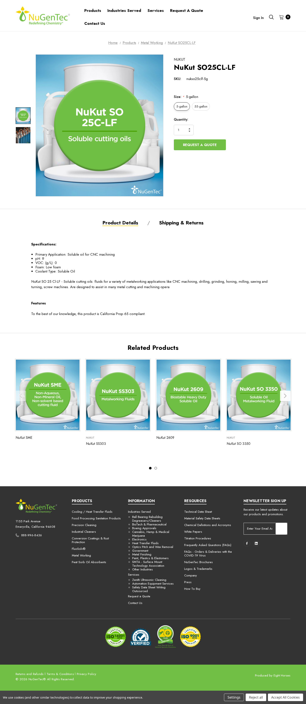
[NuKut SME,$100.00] (48, 395)
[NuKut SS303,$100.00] (118, 395)
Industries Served (139, 511)
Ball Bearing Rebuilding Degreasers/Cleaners (147, 519)
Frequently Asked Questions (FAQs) (207, 545)
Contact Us (135, 603)
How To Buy (192, 588)
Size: (186, 96)
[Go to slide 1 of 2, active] (150, 468)
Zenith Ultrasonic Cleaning (149, 580)
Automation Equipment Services (153, 583)
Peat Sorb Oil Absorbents (89, 562)
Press (188, 582)
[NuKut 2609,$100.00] (188, 395)
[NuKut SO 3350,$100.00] (259, 395)
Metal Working (81, 555)
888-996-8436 (31, 535)
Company (190, 575)
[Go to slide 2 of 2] (155, 468)
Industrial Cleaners (84, 531)
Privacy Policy (86, 674)
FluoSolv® (79, 548)
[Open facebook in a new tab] (247, 543)
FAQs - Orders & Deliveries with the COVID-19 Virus (208, 553)
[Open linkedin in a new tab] (256, 543)
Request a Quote (200, 144)
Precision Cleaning (84, 525)
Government (140, 550)
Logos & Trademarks (198, 568)
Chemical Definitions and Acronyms (207, 525)
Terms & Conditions (60, 674)
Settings (234, 697)
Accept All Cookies (285, 697)
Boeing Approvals (144, 528)
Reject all (256, 697)
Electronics (139, 539)
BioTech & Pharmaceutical (149, 524)
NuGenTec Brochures (198, 562)
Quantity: (181, 119)
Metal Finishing (141, 554)
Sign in (258, 17)
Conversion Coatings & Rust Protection (90, 540)
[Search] (271, 17)
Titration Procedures (197, 538)
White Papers (193, 531)
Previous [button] (21, 396)
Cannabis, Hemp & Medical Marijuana (150, 534)
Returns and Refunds (30, 674)
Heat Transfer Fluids (145, 543)
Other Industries (142, 569)
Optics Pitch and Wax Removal (152, 547)
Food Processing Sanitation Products (96, 518)
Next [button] (285, 396)
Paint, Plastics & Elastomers (150, 558)
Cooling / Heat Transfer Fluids (92, 511)
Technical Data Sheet (198, 511)
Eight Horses (282, 675)
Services (133, 574)
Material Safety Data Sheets (202, 518)
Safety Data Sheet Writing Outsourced (148, 589)
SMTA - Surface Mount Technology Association (148, 564)
